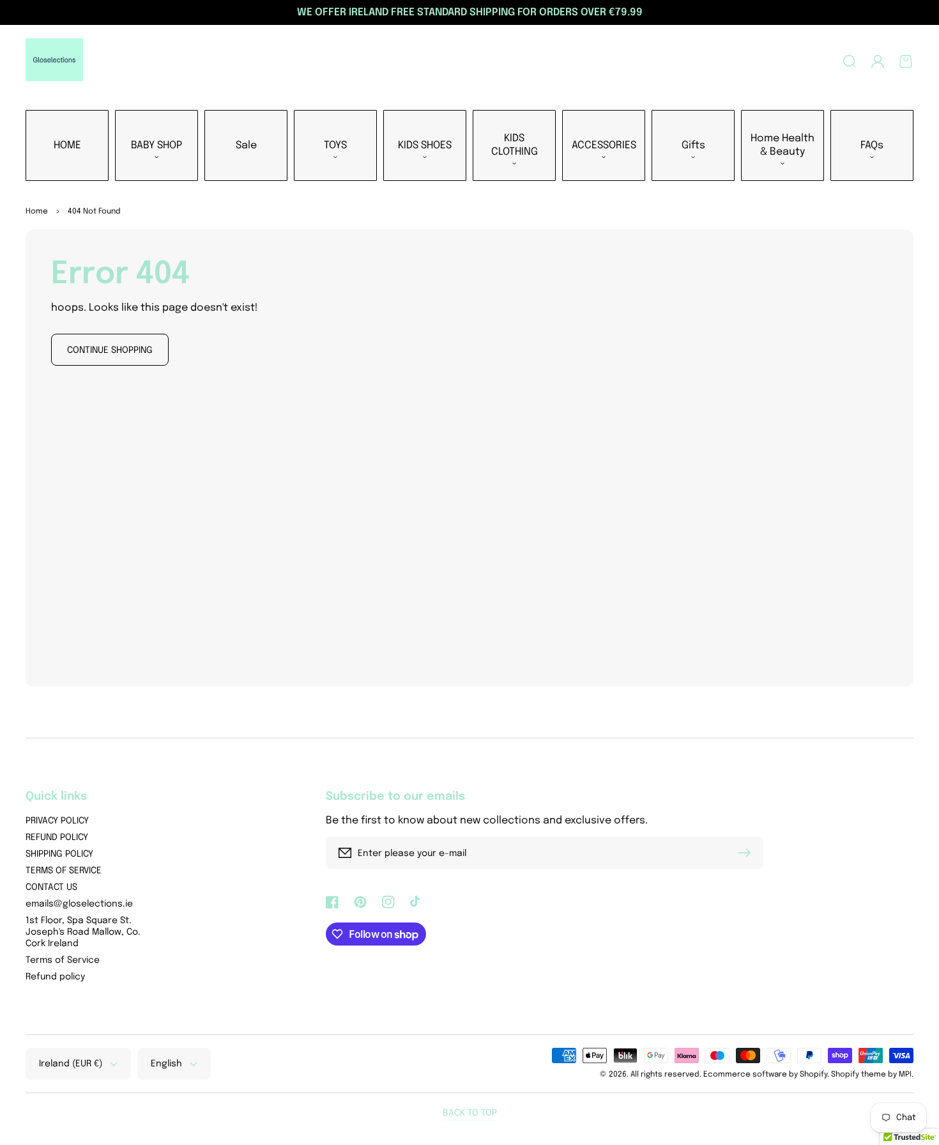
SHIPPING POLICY (59, 854)
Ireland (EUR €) (70, 1063)
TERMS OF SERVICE (64, 870)
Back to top (470, 1113)
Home (37, 211)
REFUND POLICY (57, 837)
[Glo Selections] (54, 61)
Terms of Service (63, 960)
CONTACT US (51, 887)
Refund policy (55, 976)
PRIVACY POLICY (57, 820)
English (166, 1063)
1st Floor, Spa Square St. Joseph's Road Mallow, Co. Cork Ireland (83, 932)
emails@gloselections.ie (79, 904)
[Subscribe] (747, 853)
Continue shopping (110, 350)
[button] (850, 61)
